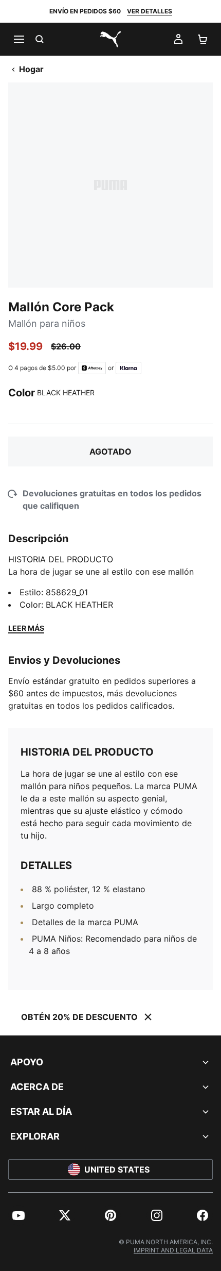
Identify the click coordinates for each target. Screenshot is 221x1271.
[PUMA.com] (110, 39)
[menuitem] (18, 1215)
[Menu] (18, 39)
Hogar (31, 69)
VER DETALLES (149, 11)
